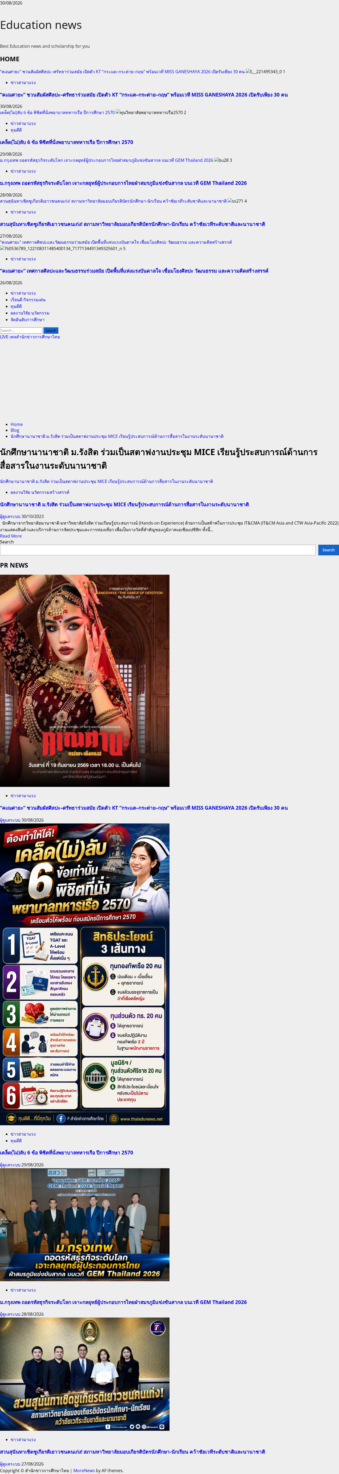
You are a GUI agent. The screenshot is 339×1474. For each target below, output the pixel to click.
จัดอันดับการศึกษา (27, 319)
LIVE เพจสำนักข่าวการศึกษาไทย (30, 337)
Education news (41, 24)
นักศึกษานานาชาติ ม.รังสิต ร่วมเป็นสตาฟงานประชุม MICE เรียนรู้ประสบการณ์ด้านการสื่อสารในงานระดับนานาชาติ (106, 481)
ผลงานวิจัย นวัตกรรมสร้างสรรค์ (40, 492)
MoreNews (84, 1470)
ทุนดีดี (16, 130)
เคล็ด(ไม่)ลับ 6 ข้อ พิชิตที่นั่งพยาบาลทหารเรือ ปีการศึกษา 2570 (57, 112)
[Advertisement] (169, 380)
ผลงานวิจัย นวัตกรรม (30, 313)
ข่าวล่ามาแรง (23, 82)
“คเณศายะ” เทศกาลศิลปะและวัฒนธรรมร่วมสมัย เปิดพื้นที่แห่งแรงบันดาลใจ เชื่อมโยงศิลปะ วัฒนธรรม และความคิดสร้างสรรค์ (116, 242)
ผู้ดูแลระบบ (10, 516)
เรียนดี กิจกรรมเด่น (28, 300)
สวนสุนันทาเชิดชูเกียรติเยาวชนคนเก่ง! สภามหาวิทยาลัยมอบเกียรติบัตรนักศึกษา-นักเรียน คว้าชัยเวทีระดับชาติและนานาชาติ (113, 201)
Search (7, 542)
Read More (11, 536)
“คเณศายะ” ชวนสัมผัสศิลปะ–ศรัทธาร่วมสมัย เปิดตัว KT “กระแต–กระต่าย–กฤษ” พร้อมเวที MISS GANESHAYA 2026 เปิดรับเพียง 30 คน (122, 72)
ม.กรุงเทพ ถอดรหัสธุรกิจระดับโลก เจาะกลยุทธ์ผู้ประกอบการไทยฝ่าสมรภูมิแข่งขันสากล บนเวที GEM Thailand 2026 (106, 160)
